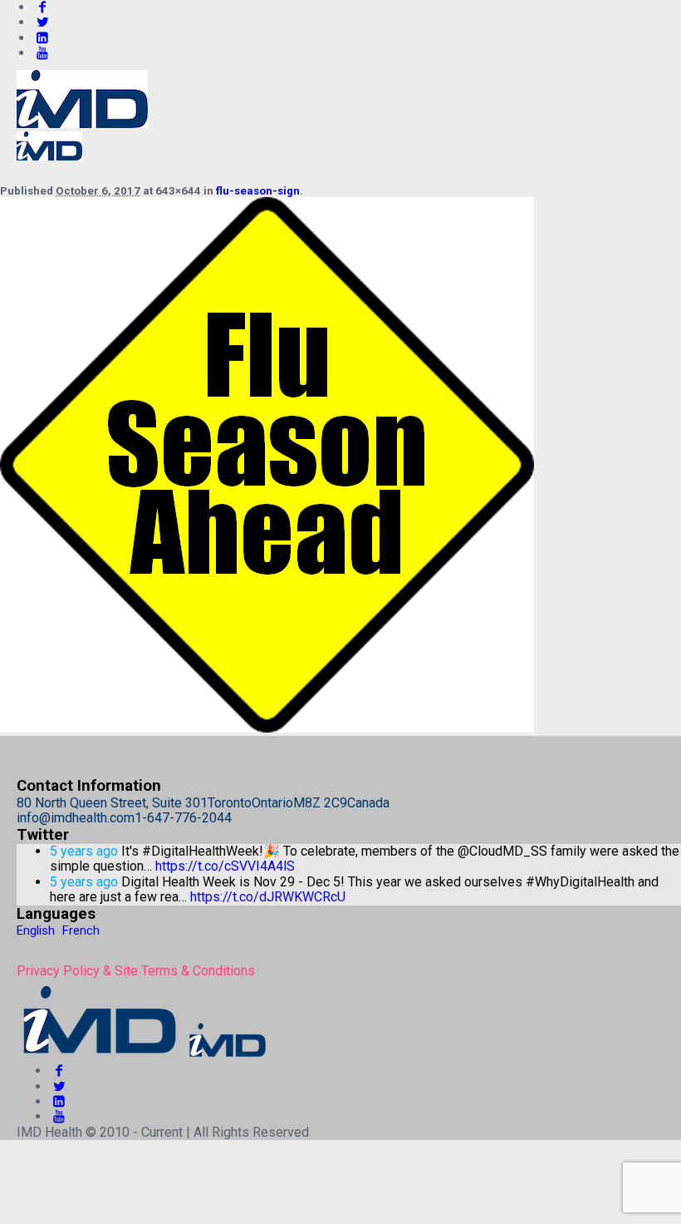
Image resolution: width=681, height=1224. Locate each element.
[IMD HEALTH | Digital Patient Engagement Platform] (143, 1056)
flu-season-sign (258, 191)
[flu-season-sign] (267, 728)
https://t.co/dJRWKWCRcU (267, 897)
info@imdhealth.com (76, 818)
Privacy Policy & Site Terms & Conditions (136, 971)
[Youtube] (42, 53)
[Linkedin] (42, 38)
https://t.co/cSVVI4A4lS (225, 866)
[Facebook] (59, 1070)
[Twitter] (42, 22)
